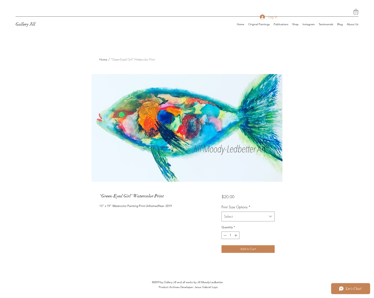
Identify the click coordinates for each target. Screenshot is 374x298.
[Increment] (236, 235)
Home (103, 59)
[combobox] (248, 216)
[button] (356, 12)
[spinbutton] (230, 235)
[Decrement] (224, 235)
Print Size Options (236, 207)
